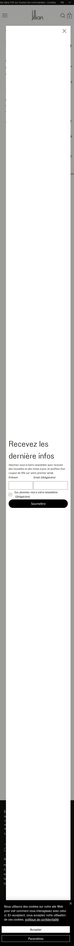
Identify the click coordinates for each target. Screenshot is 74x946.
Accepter (36, 929)
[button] (64, 31)
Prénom (13, 477)
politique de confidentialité (42, 919)
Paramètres (35, 939)
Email (45, 477)
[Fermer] (68, 906)
